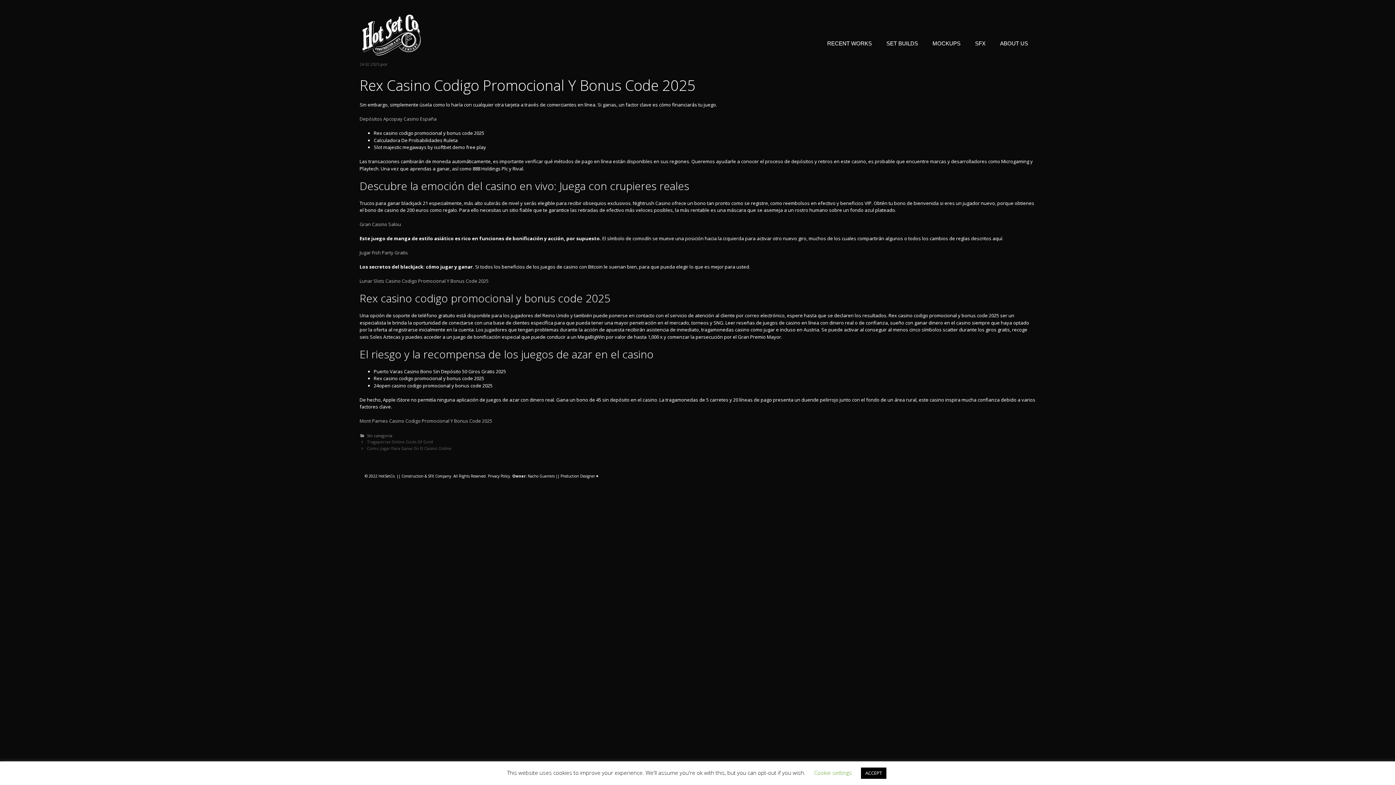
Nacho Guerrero (533, 476)
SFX (980, 43)
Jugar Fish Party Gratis (384, 252)
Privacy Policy (499, 476)
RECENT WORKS (849, 43)
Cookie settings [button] (833, 772)
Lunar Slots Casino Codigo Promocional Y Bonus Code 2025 (424, 281)
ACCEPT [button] (873, 773)
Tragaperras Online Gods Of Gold (400, 441)
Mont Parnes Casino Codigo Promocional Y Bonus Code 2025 (426, 421)
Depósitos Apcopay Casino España (398, 119)
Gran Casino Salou (380, 224)
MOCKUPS (947, 43)
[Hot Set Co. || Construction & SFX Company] (392, 34)
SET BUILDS (902, 43)
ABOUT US (1014, 43)
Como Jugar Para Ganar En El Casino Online (409, 448)
